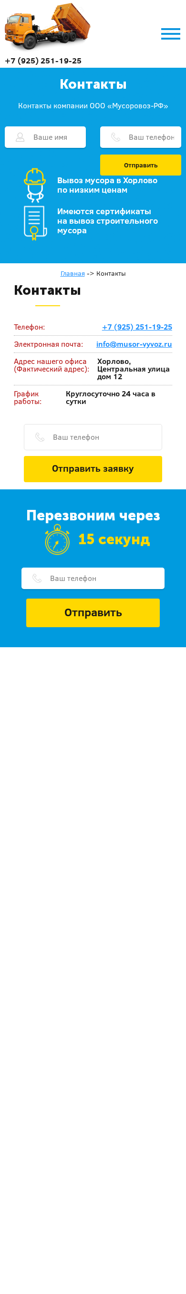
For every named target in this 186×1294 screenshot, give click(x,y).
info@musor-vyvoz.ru (134, 344)
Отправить (141, 165)
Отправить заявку (93, 468)
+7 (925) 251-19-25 (43, 60)
